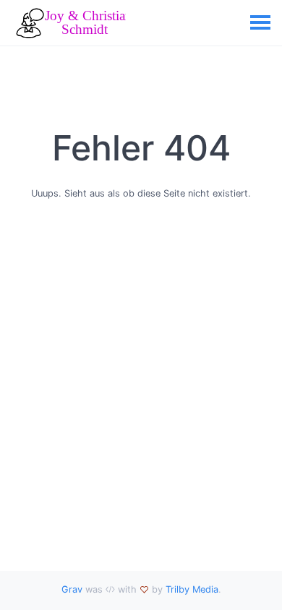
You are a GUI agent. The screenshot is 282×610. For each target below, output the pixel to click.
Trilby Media (192, 589)
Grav (71, 589)
